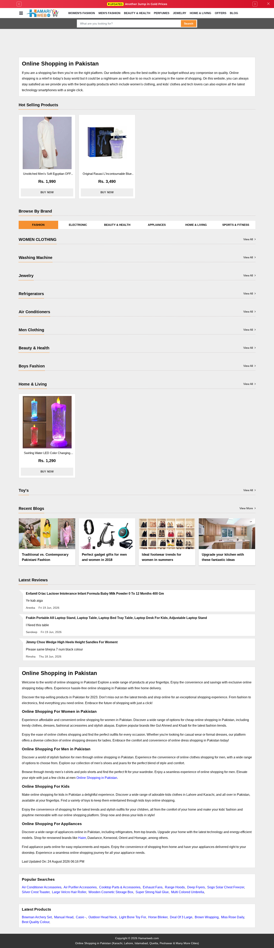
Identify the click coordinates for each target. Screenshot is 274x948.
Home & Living (200, 13)
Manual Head (63, 917)
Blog (234, 13)
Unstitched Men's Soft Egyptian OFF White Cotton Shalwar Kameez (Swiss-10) (47, 174)
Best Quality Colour (35, 922)
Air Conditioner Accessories (41, 887)
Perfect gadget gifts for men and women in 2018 (104, 557)
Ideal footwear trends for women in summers (161, 557)
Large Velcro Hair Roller (69, 892)
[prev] (19, 4)
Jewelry (179, 13)
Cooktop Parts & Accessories (119, 887)
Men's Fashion (109, 13)
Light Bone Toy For (132, 917)
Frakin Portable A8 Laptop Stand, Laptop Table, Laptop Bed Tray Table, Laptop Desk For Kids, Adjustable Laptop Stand (116, 618)
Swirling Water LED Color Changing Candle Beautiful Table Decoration (47, 453)
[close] (268, 4)
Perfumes (161, 13)
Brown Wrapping (207, 917)
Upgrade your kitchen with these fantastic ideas (223, 557)
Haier (82, 838)
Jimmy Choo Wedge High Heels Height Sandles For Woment (72, 642)
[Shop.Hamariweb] (42, 13)
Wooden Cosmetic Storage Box (110, 892)
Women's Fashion (81, 13)
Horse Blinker (157, 917)
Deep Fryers (196, 887)
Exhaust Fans (152, 887)
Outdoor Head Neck (102, 917)
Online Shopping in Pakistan (96, 777)
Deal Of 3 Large (181, 917)
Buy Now (47, 192)
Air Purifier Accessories (80, 887)
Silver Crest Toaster (36, 892)
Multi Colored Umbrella (187, 892)
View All (248, 239)
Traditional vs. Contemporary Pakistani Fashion (45, 557)
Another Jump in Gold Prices (138, 4)
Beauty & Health (137, 13)
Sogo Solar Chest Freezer (225, 887)
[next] (255, 4)
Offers (220, 13)
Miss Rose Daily (232, 917)
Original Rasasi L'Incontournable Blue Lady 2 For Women (107, 174)
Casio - (81, 917)
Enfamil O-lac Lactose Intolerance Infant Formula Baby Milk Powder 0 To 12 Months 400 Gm (95, 593)
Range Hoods (175, 887)
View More (246, 508)
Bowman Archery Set (37, 917)
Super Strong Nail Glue (152, 892)
